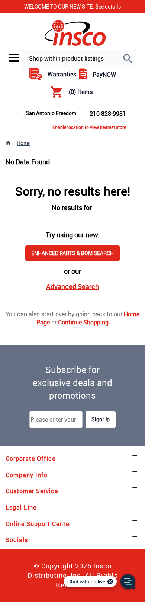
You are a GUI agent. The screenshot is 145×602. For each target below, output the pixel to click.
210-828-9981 (108, 114)
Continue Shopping (83, 322)
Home (23, 142)
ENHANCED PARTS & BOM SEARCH (72, 253)
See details (108, 6)
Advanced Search (72, 286)
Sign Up (100, 419)
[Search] (127, 58)
